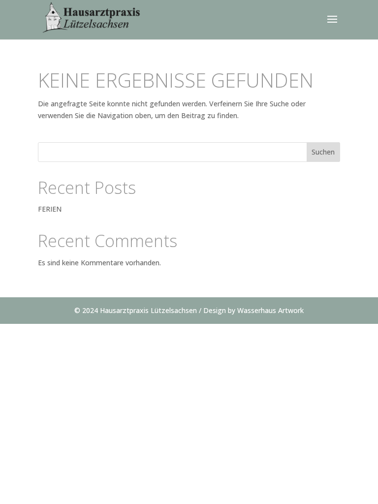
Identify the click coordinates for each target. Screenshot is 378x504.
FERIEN (50, 209)
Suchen (323, 152)
